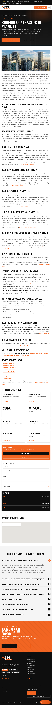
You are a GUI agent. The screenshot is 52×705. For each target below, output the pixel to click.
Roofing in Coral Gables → (9, 363)
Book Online (24, 646)
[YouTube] (5, 675)
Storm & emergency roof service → (28, 227)
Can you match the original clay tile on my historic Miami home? (26, 589)
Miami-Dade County (26, 466)
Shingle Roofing (30, 669)
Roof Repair (29, 663)
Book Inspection (26, 453)
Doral (26, 473)
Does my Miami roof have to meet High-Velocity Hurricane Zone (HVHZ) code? (26, 579)
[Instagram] (3, 675)
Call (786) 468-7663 (28, 40)
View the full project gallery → (21, 345)
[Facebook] (2, 675)
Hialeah (26, 476)
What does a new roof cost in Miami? (26, 599)
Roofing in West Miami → (9, 371)
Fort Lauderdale (26, 486)
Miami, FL (3, 680)
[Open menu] (49, 7)
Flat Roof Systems (31, 673)
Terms (37, 702)
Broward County (26, 470)
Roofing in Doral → (7, 378)
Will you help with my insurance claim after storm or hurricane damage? (26, 594)
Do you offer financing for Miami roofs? (26, 615)
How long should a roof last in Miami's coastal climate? (26, 609)
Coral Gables (26, 483)
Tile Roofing (29, 667)
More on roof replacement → (22, 206)
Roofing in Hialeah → (8, 376)
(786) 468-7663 (39, 382)
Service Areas (8, 15)
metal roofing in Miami (29, 283)
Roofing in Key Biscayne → (9, 367)
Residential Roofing (31, 659)
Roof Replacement (31, 665)
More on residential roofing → (26, 164)
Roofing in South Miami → (9, 374)
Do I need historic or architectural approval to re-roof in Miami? (26, 584)
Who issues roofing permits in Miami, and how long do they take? (26, 561)
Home (3, 15)
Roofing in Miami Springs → (9, 369)
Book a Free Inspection (39, 696)
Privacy (33, 702)
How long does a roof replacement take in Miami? (26, 604)
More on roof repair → (17, 185)
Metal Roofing (30, 671)
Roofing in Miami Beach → (9, 365)
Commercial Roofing (31, 661)
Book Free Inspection (11, 40)
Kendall (26, 479)
